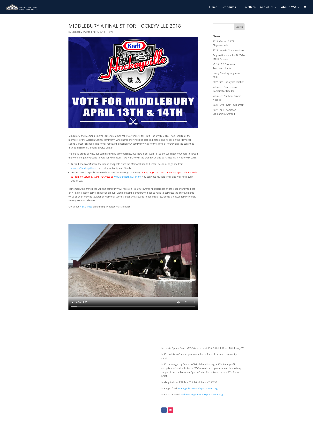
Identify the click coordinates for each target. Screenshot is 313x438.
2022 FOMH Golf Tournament (228, 104)
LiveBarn (250, 7)
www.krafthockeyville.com (84, 168)
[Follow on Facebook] (164, 410)
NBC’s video (86, 206)
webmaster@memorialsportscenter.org (202, 394)
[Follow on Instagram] (170, 410)
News (110, 31)
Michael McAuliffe (81, 31)
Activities (267, 7)
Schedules (229, 7)
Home (213, 7)
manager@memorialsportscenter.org (197, 388)
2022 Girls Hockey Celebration (228, 81)
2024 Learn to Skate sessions (228, 50)
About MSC (289, 7)
